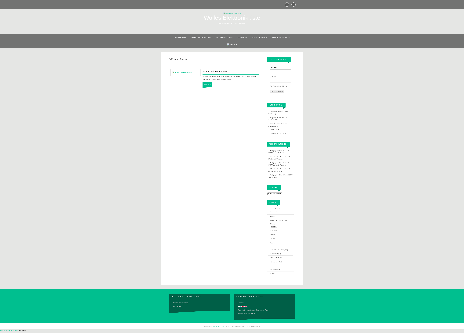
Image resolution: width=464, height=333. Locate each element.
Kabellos (273, 224)
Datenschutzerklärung (180, 303)
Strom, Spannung (276, 257)
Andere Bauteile (275, 209)
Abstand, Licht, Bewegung (279, 250)
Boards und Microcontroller (279, 220)
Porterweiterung (275, 212)
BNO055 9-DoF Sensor (277, 130)
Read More (207, 84)
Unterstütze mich (259, 37)
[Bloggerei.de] (242, 306)
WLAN (272, 238)
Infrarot (272, 234)
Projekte (272, 243)
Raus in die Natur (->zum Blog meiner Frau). (253, 310)
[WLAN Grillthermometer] (182, 72)
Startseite (241, 303)
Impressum (177, 306)
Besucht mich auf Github (246, 314)
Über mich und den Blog (200, 37)
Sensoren (273, 247)
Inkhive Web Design (218, 326)
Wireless (272, 273)
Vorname (273, 67)
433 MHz (273, 227)
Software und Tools (276, 262)
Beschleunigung (275, 253)
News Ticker (242, 37)
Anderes (272, 216)
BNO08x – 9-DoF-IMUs (278, 134)
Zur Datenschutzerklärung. (279, 86)
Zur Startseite (180, 37)
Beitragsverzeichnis (223, 37)
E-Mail (273, 77)
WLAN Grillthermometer (215, 71)
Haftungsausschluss (281, 37)
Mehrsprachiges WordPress (9, 330)
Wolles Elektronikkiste (232, 18)
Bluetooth (273, 231)
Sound (272, 266)
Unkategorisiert (275, 269)
